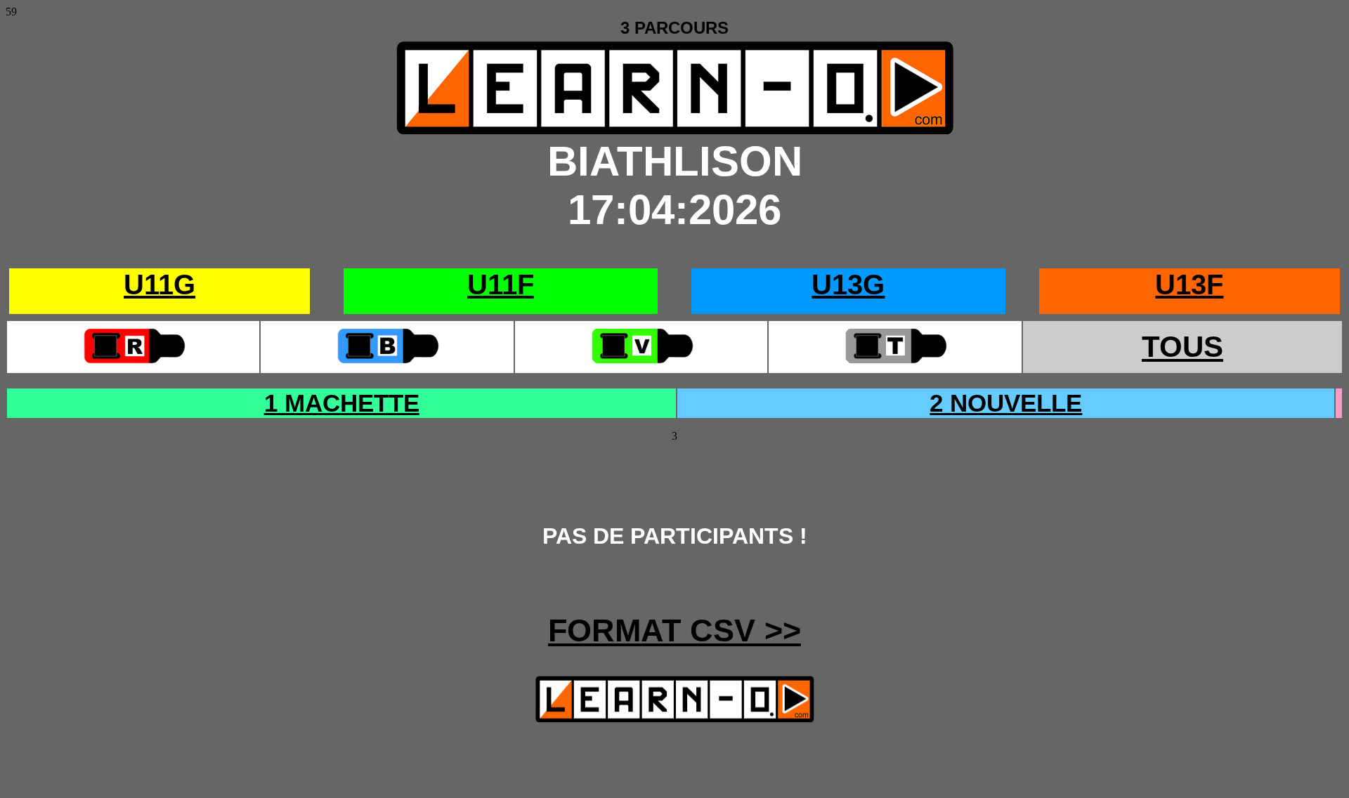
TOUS (1182, 346)
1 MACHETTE (341, 403)
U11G (159, 284)
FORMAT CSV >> (674, 630)
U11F (500, 284)
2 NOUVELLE (1006, 403)
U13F (1189, 284)
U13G (848, 284)
